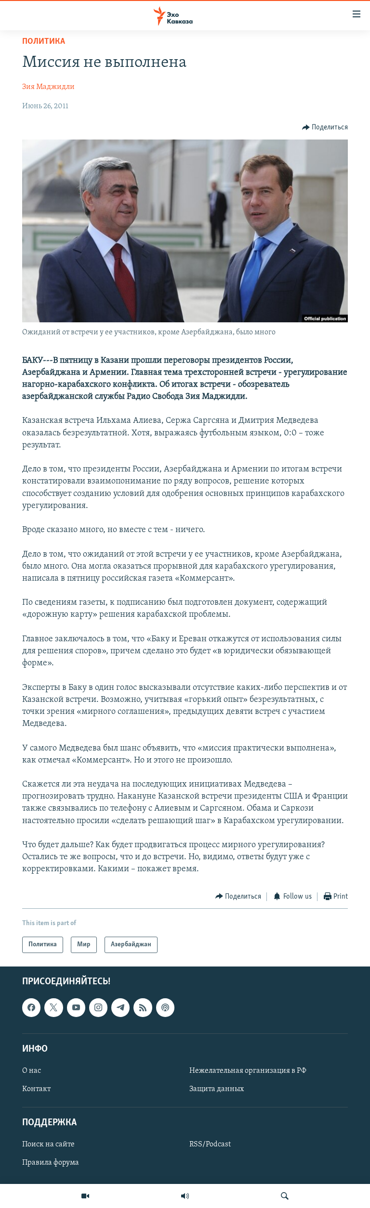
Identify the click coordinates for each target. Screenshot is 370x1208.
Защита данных (216, 1089)
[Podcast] (165, 1007)
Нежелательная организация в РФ (247, 1071)
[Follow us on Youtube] (76, 1007)
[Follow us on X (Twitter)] (53, 1007)
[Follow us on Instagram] (98, 1007)
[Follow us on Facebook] (31, 1007)
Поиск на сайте (48, 1145)
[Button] (325, 127)
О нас (31, 1071)
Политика (43, 42)
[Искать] (284, 1196)
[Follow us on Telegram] (120, 1007)
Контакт (36, 1089)
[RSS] (142, 1007)
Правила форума (50, 1163)
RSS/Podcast (210, 1145)
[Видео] (85, 1196)
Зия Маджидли (48, 87)
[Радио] (185, 1196)
